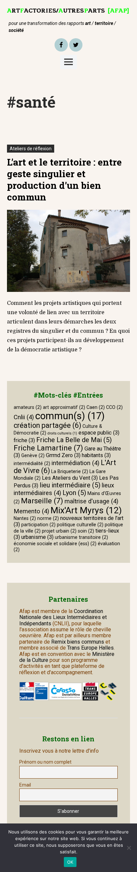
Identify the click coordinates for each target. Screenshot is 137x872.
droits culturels (62, 433)
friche (24, 440)
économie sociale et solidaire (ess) (55, 543)
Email (25, 785)
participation (38, 524)
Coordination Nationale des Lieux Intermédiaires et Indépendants (63, 617)
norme (48, 518)
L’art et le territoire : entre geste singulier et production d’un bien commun (64, 179)
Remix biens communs (77, 642)
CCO (114, 407)
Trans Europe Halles (90, 648)
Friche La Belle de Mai (74, 440)
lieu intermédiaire (70, 485)
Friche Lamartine (48, 447)
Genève (33, 455)
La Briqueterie (69, 471)
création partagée (47, 425)
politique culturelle (80, 524)
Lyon (74, 493)
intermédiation (75, 463)
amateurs (28, 407)
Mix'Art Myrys (86, 510)
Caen (95, 407)
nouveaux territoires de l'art (68, 521)
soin (86, 531)
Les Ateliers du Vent (70, 478)
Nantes (25, 518)
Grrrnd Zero (63, 455)
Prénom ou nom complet (45, 762)
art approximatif (64, 407)
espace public (98, 433)
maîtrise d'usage (91, 501)
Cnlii (24, 417)
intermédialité (32, 463)
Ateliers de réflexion (31, 148)
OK (70, 862)
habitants (96, 455)
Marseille (42, 500)
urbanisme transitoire (81, 537)
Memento (31, 511)
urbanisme (37, 537)
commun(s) (70, 416)
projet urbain (59, 531)
